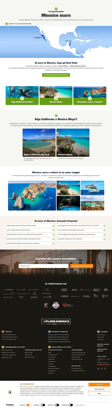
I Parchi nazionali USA (77, 359)
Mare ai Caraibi (28, 352)
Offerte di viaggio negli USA (103, 345)
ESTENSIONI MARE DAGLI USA (33, 350)
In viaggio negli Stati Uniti (78, 370)
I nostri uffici (100, 339)
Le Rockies (51, 373)
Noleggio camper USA (59, 332)
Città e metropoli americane (78, 352)
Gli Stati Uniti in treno (7, 357)
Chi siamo (104, 332)
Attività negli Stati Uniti (7, 350)
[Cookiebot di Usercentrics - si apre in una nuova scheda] (10, 405)
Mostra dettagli (80, 405)
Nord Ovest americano (54, 368)
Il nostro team (100, 337)
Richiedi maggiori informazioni (56, 75)
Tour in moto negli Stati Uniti (9, 339)
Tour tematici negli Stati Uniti (9, 355)
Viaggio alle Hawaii (29, 357)
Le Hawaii (50, 364)
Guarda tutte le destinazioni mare (19, 24)
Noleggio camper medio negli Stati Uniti (58, 337)
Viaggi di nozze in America (8, 352)
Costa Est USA (51, 357)
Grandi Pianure (52, 361)
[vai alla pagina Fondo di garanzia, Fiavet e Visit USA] (46, 305)
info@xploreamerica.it (103, 364)
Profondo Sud (51, 371)
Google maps (105, 368)
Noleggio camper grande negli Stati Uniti (58, 339)
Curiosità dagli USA (76, 368)
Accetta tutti (99, 384)
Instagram (98, 368)
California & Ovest (52, 354)
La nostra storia (101, 334)
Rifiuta (99, 393)
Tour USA (8, 332)
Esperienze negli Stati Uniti (15, 347)
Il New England (52, 366)
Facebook (101, 368)
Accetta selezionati (99, 389)
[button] (32, 196)
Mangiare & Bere (76, 357)
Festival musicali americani (78, 354)
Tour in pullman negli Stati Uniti (9, 337)
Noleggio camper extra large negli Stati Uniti (59, 341)
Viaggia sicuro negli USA (102, 350)
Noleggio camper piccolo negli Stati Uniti (58, 334)
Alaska (49, 352)
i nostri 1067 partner (29, 386)
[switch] (43, 405)
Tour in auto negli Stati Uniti (8, 334)
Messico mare (28, 354)
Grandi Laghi (51, 359)
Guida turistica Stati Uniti (61, 347)
